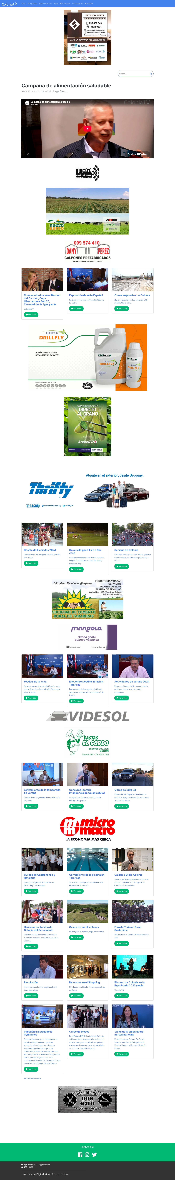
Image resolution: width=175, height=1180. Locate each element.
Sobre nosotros (45, 3)
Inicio (23, 3)
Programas (32, 3)
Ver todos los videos (32, 1078)
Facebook (66, 3)
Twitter (90, 3)
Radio (56, 3)
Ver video (32, 315)
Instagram (78, 3)
